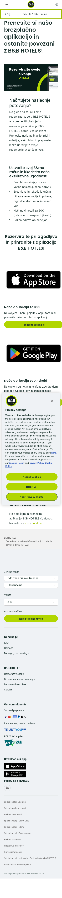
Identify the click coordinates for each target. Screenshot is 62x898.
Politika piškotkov (12, 839)
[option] (31, 77)
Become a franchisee (15, 684)
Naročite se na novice (31, 618)
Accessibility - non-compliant (17, 864)
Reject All (32, 486)
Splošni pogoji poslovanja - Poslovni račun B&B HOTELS (30, 858)
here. (54, 452)
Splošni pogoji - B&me (14, 827)
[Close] (51, 401)
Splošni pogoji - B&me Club (16, 821)
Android (38, 523)
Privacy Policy (36, 462)
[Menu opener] (7, 4)
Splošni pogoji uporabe (15, 802)
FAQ (6, 642)
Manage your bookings (16, 653)
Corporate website (14, 674)
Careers (8, 689)
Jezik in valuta (11, 572)
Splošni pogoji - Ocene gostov (18, 833)
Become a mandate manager (19, 679)
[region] (31, 449)
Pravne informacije (13, 852)
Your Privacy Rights (31, 496)
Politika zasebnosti (13, 814)
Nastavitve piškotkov (14, 846)
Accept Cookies (32, 476)
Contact (8, 648)
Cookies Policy (16, 462)
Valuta (7, 595)
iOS (27, 523)
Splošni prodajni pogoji (15, 808)
